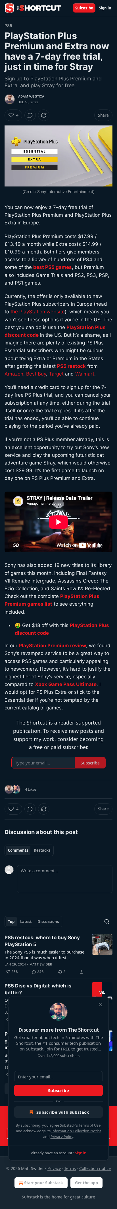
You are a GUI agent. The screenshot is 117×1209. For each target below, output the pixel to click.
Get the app (86, 1182)
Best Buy (36, 374)
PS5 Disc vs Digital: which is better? (38, 989)
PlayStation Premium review (52, 645)
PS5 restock (71, 366)
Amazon (14, 374)
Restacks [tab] (42, 850)
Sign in (105, 8)
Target (56, 374)
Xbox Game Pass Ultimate (66, 684)
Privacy (54, 1168)
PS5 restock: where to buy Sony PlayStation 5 (42, 941)
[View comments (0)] (30, 115)
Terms (70, 1168)
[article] (58, 954)
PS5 (8, 25)
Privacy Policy (62, 1136)
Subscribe (84, 8)
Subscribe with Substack (62, 1112)
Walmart (84, 374)
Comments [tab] (18, 850)
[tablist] (29, 850)
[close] (100, 1004)
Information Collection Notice (76, 1130)
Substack (30, 1197)
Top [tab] (11, 921)
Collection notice (95, 1168)
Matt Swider (41, 964)
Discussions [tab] (48, 921)
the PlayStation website (38, 312)
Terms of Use (90, 1125)
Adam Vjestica (31, 96)
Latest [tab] (26, 921)
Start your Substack (43, 1182)
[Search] (106, 921)
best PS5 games (52, 267)
